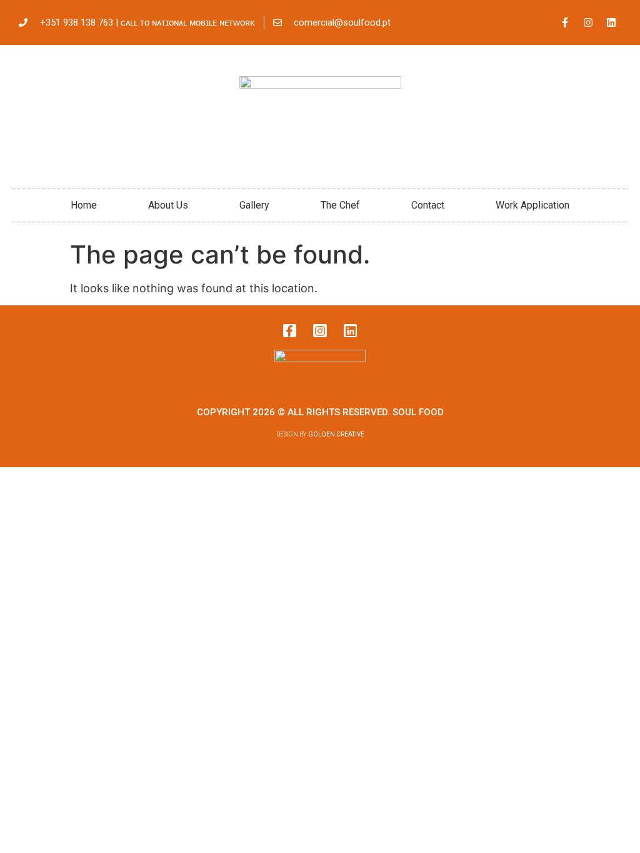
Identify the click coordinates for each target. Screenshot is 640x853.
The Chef (340, 205)
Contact (427, 205)
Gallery (254, 205)
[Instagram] (588, 22)
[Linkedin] (611, 22)
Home (84, 205)
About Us (168, 205)
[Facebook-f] (565, 22)
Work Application (532, 205)
